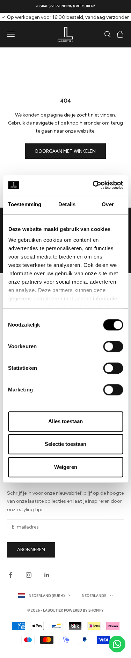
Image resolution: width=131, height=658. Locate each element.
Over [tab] (108, 204)
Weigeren (65, 467)
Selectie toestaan (65, 444)
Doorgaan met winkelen (65, 151)
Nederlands (94, 595)
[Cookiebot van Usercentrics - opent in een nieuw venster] (93, 184)
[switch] (113, 346)
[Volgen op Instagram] (28, 574)
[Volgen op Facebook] (10, 574)
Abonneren (31, 549)
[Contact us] (117, 644)
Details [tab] (66, 204)
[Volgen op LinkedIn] (46, 574)
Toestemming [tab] (24, 204)
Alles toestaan (65, 421)
